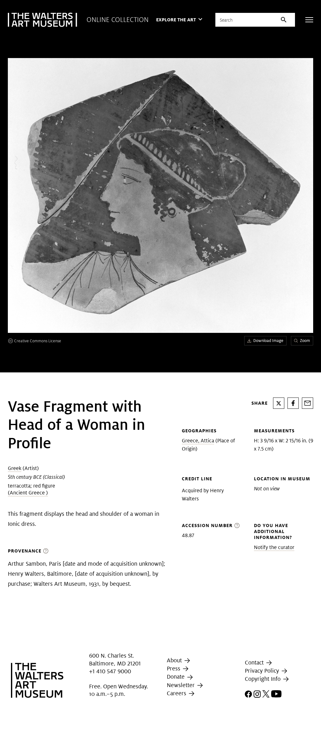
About (175, 660)
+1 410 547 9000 (110, 671)
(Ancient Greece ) (28, 492)
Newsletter (181, 685)
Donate (176, 676)
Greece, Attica (198, 440)
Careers (177, 693)
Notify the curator (274, 547)
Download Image (268, 340)
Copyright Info (263, 678)
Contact (255, 662)
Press (174, 668)
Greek (14, 468)
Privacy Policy (263, 670)
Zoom (305, 340)
